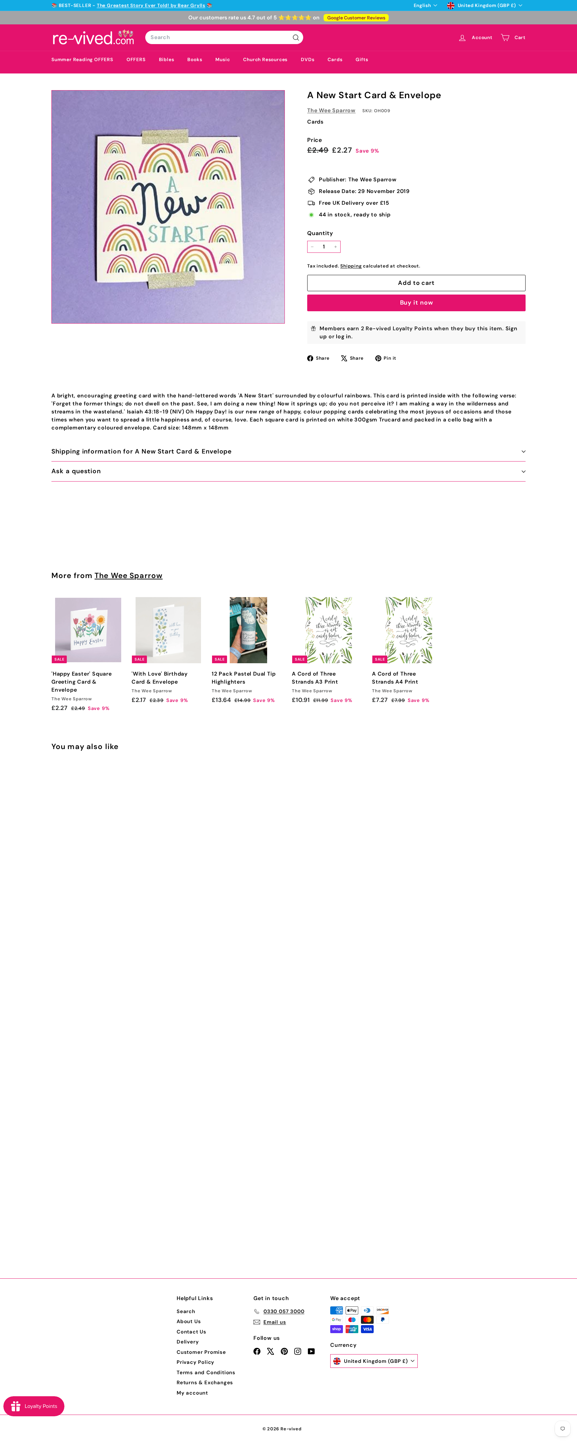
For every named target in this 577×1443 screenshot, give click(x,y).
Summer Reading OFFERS (82, 59)
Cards (335, 59)
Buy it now (416, 303)
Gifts (362, 59)
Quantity (320, 233)
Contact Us (191, 1331)
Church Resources (265, 59)
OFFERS (136, 59)
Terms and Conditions (206, 1372)
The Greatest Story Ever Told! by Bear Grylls (151, 5)
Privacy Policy (195, 1362)
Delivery (188, 1341)
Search (186, 1311)
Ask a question (76, 471)
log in (343, 336)
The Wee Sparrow (331, 110)
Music (222, 59)
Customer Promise (201, 1352)
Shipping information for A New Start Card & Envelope (141, 451)
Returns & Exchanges (205, 1382)
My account (192, 1393)
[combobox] (224, 37)
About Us (189, 1321)
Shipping (351, 266)
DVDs (307, 59)
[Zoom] (168, 207)
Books (194, 59)
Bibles (166, 59)
